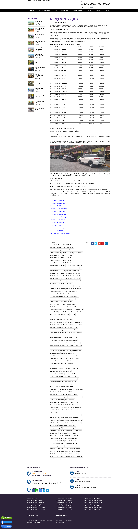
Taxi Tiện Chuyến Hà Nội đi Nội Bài (72, 348)
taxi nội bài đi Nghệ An (55, 260)
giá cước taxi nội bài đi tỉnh (56, 309)
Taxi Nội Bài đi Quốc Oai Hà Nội (39, 35)
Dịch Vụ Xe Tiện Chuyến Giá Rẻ (76, 389)
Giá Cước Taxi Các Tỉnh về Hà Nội (57, 288)
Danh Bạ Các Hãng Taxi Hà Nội (57, 399)
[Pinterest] (102, 243)
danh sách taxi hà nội (66, 371)
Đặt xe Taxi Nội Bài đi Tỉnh (72, 296)
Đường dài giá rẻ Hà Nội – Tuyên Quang (36, 509)
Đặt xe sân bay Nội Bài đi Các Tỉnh (57, 296)
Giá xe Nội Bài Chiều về (55, 299)
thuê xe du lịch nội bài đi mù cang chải (69, 438)
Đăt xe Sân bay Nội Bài (65, 293)
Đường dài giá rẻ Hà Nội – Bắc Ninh (35, 500)
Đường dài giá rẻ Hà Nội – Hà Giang (93, 498)
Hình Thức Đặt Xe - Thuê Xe (62, 518)
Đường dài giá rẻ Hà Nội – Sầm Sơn (64, 507)
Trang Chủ (31, 10)
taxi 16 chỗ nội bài (54, 435)
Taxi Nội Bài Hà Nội (39, 82)
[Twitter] (96, 243)
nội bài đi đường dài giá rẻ (56, 430)
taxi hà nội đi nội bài (69, 399)
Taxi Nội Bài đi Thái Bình (67, 244)
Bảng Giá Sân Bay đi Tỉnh (61, 10)
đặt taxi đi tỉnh (72, 425)
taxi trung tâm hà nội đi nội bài (57, 373)
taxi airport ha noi (54, 358)
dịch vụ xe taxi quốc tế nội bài (56, 363)
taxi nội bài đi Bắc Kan (67, 262)
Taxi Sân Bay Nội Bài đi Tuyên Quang (74, 265)
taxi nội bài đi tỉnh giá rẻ (71, 340)
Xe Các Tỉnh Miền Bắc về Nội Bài (73, 278)
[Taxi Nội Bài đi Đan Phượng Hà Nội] (31, 49)
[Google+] (99, 243)
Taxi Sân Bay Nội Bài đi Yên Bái (57, 268)
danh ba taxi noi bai (54, 417)
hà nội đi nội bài (53, 368)
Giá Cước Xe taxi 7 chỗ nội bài (71, 376)
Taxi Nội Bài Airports (55, 189)
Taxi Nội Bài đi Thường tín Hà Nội (39, 22)
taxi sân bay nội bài (54, 293)
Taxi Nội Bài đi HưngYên (67, 252)
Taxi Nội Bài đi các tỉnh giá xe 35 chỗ (58, 327)
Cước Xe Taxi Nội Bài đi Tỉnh (71, 306)
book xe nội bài (69, 283)
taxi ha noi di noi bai (74, 358)
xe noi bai (66, 337)
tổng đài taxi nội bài (54, 350)
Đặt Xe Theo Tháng (60, 522)
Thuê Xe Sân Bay (77, 10)
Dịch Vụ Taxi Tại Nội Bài (55, 381)
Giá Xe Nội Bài (64, 394)
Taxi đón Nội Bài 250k (55, 404)
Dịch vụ (89, 10)
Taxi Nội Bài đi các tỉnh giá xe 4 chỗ (58, 322)
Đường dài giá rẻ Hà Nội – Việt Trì (35, 504)
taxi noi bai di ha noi (64, 358)
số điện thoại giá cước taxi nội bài (57, 340)
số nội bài (69, 350)
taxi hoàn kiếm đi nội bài (70, 373)
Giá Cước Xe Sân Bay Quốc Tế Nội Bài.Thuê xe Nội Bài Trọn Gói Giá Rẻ (65, 415)
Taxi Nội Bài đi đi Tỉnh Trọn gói (56, 306)
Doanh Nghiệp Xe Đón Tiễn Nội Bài (57, 391)
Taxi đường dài (75, 435)
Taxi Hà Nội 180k (74, 402)
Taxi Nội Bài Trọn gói (40, 95)
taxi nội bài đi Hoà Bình (55, 244)
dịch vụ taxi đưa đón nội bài (56, 366)
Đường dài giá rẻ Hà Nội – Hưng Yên (36, 505)
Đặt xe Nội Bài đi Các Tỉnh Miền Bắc (73, 281)
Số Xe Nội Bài (64, 397)
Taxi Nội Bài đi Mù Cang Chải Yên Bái (73, 446)
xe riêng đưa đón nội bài (69, 366)
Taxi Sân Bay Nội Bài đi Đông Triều (72, 273)
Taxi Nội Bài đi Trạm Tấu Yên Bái (57, 448)
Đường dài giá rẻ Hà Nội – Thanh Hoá (64, 505)
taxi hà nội (79, 332)
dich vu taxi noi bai (69, 363)
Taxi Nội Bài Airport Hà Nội (39, 89)
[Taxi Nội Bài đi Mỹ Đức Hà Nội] (31, 42)
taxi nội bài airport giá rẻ (64, 317)
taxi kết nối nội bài (54, 412)
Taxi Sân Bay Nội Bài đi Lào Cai (72, 268)
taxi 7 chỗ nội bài (72, 433)
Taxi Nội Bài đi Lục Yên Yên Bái (57, 446)
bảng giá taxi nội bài (72, 394)
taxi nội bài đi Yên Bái (55, 438)
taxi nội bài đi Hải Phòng (55, 250)
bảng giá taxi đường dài (65, 422)
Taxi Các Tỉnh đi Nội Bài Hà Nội (57, 348)
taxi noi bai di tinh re (74, 337)
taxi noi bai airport (54, 301)
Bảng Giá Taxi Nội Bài (44, 10)
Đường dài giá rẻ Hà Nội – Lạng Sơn (64, 504)
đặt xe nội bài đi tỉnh (64, 420)
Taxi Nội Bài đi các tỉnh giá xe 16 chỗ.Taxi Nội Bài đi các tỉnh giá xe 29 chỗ (66, 324)
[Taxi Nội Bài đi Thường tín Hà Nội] (31, 23)
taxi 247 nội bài (53, 409)
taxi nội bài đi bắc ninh (55, 255)
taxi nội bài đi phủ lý (78, 252)
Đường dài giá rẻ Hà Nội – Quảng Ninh (93, 500)
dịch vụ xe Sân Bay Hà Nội (71, 379)
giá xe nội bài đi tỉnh (67, 309)
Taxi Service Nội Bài (62, 409)
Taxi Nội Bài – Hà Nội (32, 498)
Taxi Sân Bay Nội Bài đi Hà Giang (57, 270)
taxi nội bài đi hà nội (54, 402)
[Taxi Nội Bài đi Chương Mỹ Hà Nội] (31, 55)
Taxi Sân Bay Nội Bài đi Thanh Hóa (73, 270)
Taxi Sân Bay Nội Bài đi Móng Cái (57, 275)
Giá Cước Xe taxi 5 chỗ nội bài (56, 376)
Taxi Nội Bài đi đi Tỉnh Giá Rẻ (69, 304)
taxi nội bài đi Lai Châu (67, 260)
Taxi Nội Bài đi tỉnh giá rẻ (39, 109)
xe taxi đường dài (54, 425)
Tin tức (98, 10)
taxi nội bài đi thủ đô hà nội (64, 368)
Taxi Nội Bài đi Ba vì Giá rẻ (39, 61)
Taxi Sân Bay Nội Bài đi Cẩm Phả (73, 275)
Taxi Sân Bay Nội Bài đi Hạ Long (57, 278)
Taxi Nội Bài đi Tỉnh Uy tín (55, 304)
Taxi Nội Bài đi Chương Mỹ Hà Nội (39, 55)
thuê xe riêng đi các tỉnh (64, 311)
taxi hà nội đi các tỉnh (78, 309)
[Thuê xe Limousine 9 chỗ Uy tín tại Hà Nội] (31, 69)
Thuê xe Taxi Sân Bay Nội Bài (56, 384)
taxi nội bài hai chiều (54, 407)
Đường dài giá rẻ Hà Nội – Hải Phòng (93, 507)
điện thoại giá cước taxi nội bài (68, 332)
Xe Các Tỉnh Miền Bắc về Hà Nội (57, 281)
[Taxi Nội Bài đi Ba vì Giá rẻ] (31, 62)
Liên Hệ (107, 10)
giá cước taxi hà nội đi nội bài (70, 291)
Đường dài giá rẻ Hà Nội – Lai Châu (93, 509)
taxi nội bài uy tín (70, 391)
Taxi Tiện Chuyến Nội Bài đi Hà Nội (57, 345)
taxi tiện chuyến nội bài (55, 335)
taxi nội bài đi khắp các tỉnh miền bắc (72, 342)
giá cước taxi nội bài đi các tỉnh (69, 330)
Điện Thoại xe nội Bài (54, 397)
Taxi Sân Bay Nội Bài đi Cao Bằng (57, 265)
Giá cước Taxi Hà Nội (68, 286)
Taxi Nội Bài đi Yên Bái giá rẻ (71, 453)
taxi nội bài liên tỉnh (54, 420)
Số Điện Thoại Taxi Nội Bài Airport (39, 102)
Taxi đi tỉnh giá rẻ (64, 417)
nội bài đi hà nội (79, 366)
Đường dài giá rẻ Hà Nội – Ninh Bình (64, 500)
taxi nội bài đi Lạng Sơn (55, 262)
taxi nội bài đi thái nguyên (67, 255)
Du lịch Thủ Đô (75, 368)
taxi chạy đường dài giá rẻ (56, 428)
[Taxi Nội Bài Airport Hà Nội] (31, 89)
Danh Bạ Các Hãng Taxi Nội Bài (75, 397)
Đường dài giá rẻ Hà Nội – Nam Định (64, 502)
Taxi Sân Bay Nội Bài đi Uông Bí (57, 273)
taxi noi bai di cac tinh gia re (56, 337)
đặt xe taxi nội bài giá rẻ (68, 430)
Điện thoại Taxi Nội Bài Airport (68, 299)
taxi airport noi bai (74, 355)
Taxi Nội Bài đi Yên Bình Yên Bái (73, 448)
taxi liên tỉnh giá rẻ (63, 425)
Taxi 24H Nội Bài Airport (76, 407)
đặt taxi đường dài (54, 422)
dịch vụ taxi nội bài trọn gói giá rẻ (57, 386)
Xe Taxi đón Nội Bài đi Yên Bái (56, 456)
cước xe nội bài (65, 335)
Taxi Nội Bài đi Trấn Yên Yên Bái (57, 453)
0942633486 (36, 475)
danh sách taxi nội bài (55, 371)
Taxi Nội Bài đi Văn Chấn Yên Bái (72, 451)
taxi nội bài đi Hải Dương (67, 250)
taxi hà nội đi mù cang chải (71, 443)
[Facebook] (92, 243)
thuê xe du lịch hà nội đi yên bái (57, 440)
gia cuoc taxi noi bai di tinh (63, 314)
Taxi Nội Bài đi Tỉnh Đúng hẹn (66, 301)
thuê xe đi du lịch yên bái (70, 440)
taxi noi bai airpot (64, 355)
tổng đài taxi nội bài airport (56, 342)
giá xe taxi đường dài (76, 422)
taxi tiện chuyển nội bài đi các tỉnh (74, 345)
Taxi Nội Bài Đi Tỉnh (62, 22)
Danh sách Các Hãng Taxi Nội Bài (69, 381)
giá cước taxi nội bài (76, 350)
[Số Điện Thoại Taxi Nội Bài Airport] (31, 103)
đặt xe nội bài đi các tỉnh (76, 311)
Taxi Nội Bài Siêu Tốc (54, 394)
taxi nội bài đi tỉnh (54, 317)
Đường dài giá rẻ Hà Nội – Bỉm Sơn (64, 498)
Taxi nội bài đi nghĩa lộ (55, 459)
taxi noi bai (72, 314)
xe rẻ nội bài (52, 314)
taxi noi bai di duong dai (55, 330)
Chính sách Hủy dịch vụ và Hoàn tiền (64, 520)
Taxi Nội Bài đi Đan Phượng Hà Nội (39, 48)
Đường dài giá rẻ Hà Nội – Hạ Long (93, 505)
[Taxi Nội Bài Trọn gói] (31, 96)
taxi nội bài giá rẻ (54, 311)
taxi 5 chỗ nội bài (63, 433)
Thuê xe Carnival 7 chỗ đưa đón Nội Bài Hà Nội (39, 75)
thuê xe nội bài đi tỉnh (74, 417)
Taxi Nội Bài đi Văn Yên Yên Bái (57, 451)
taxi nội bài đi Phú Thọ (55, 257)
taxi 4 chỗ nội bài (54, 433)
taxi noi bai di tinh (74, 335)
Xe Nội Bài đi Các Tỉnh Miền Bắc (57, 283)
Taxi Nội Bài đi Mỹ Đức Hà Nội (40, 42)
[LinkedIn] (106, 243)
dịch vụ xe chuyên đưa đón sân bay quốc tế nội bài (61, 360)
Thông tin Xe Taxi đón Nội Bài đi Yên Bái (73, 456)
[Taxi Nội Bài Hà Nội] (31, 83)
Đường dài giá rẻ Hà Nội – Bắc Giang (36, 502)
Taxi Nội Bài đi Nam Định (67, 247)
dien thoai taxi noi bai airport (67, 353)
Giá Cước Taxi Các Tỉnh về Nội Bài (73, 288)
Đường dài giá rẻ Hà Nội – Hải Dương (93, 502)
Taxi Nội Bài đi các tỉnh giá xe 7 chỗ (74, 322)
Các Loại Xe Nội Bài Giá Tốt (56, 286)
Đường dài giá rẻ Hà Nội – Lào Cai (64, 509)
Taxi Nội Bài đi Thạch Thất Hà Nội (40, 29)
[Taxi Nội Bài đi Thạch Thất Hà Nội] (31, 29)
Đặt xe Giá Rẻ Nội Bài (69, 384)
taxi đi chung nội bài (64, 402)
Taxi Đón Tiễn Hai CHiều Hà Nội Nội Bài (69, 404)
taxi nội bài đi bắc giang (55, 252)
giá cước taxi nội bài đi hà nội (56, 291)
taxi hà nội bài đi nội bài (65, 435)
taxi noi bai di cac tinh (72, 327)
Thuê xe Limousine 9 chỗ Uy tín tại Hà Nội (40, 68)
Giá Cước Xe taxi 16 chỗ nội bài (57, 379)
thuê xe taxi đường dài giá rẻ (69, 428)
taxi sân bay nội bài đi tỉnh (76, 420)
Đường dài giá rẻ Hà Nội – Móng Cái (93, 504)
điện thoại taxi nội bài (55, 353)
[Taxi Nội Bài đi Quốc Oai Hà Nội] (31, 36)
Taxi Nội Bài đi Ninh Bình (55, 247)
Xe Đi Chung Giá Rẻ (65, 407)
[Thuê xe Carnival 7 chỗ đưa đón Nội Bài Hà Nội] (31, 75)
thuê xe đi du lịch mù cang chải (57, 443)
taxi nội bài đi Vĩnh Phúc (66, 257)
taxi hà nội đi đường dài (55, 332)
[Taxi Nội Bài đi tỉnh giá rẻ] (31, 109)
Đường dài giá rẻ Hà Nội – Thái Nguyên (36, 507)
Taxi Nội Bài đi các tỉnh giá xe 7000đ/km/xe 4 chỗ (61, 319)
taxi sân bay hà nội (78, 286)
